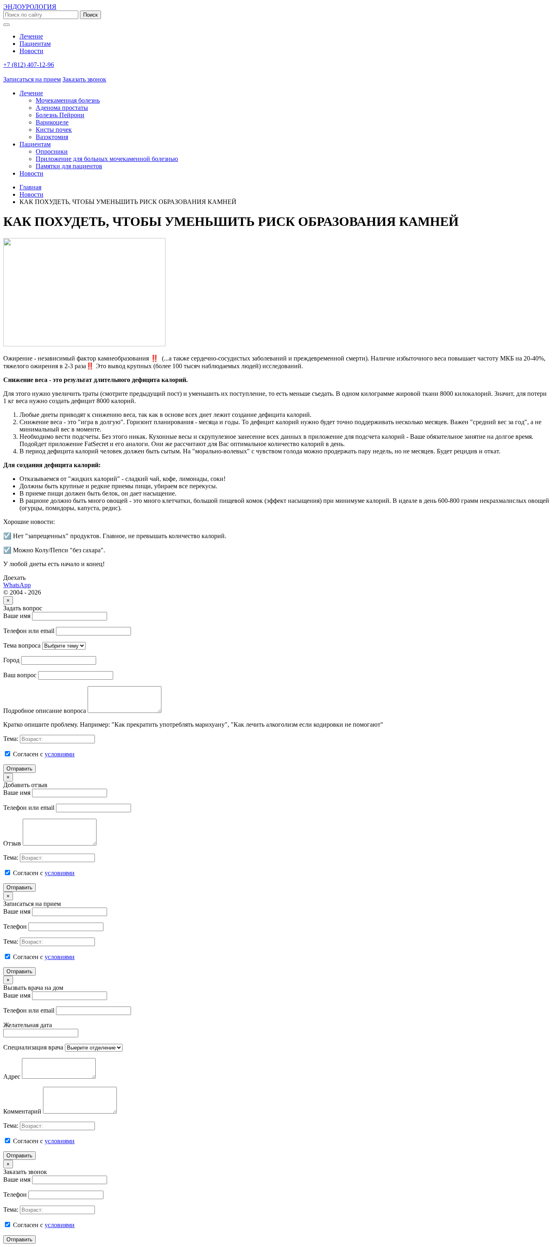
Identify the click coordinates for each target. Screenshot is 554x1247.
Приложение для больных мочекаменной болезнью (107, 158)
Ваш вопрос (20, 675)
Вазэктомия (52, 136)
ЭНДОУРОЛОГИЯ (29, 6)
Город (11, 660)
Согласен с (43, 754)
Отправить (19, 769)
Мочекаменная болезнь (68, 100)
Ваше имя (16, 615)
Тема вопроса (22, 645)
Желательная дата (27, 1025)
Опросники (52, 151)
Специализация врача (33, 1047)
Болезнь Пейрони (60, 115)
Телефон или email (28, 630)
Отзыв (12, 843)
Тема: (10, 738)
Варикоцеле (52, 122)
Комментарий (22, 1111)
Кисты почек (54, 129)
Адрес (11, 1076)
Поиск (90, 15)
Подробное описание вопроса (44, 710)
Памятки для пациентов (69, 166)
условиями (60, 754)
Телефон (15, 926)
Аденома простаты (62, 107)
